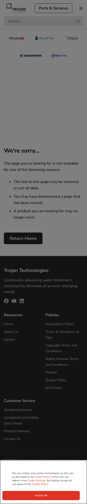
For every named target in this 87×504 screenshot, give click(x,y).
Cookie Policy (43, 477)
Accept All (41, 495)
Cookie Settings (36, 480)
